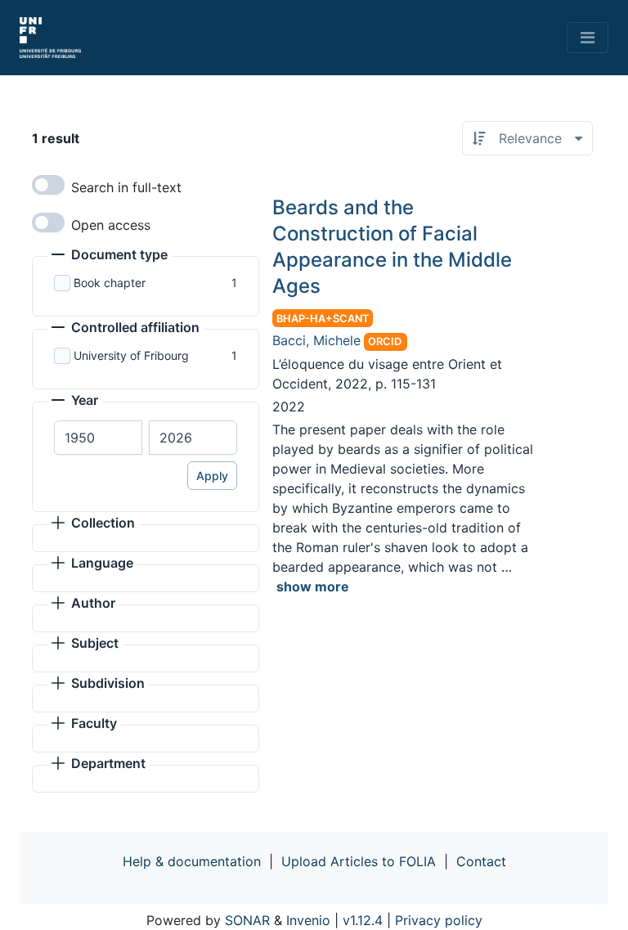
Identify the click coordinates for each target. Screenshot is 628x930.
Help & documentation (192, 861)
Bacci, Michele (316, 340)
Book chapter (110, 283)
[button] (109, 256)
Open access (110, 225)
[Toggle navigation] (587, 37)
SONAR (247, 920)
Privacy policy (438, 920)
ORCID (384, 341)
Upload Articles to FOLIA (358, 861)
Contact (481, 861)
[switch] (48, 185)
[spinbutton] (98, 437)
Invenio (308, 920)
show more (312, 586)
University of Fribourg (131, 355)
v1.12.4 (363, 920)
